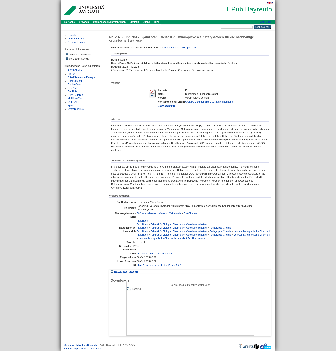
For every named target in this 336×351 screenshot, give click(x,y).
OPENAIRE (74, 102)
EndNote (72, 91)
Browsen (84, 22)
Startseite (69, 22)
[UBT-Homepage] (84, 16)
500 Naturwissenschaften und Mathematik (159, 213)
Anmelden (265, 22)
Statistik (134, 22)
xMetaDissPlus (76, 109)
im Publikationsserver (80, 54)
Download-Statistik (126, 271)
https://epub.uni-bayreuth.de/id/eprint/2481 (159, 265)
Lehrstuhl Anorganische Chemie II (252, 231)
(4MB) (167, 106)
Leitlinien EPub (76, 38)
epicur (71, 105)
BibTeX (71, 74)
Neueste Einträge (77, 42)
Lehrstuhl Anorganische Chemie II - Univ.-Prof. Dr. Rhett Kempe (172, 238)
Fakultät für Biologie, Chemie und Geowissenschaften (178, 224)
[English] (270, 3)
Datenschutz (94, 348)
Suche (146, 22)
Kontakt (68, 348)
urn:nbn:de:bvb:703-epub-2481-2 (182, 47)
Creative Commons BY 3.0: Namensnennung (209, 101)
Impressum (80, 348)
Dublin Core (74, 84)
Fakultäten (142, 220)
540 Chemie (190, 213)
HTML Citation (75, 95)
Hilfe (156, 22)
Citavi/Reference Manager (82, 77)
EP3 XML (73, 88)
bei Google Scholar (78, 58)
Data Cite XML (75, 81)
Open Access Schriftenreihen (109, 22)
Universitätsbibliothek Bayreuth (80, 345)
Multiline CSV (75, 98)
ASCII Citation (75, 70)
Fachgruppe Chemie (220, 227)
